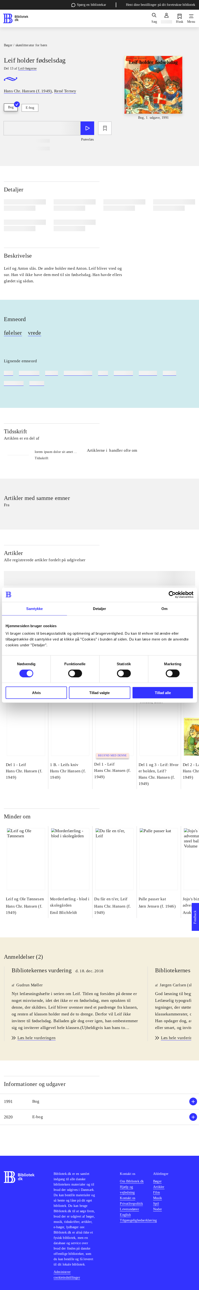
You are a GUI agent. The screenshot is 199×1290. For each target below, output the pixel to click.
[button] (99, 1101)
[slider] (153, 92)
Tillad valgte (99, 693)
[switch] (75, 673)
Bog (11, 107)
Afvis (36, 693)
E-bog (30, 108)
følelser (13, 333)
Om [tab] (164, 608)
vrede (34, 333)
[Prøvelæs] (87, 128)
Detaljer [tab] (99, 608)
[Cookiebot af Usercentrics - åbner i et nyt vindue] (172, 594)
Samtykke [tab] (34, 608)
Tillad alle (163, 693)
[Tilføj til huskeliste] (105, 128)
